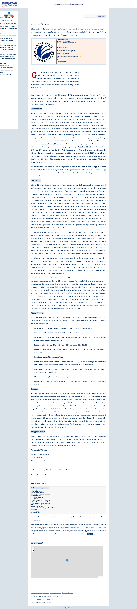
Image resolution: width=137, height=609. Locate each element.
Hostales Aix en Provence (8, 54)
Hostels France (5, 65)
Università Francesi (41, 24)
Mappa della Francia (7, 47)
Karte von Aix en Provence (48, 599)
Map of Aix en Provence (47, 602)
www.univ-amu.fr (40, 483)
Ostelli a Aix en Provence (9, 28)
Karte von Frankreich (44, 596)
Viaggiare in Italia (7, 20)
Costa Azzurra (62, 59)
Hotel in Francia (7, 38)
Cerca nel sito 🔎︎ (102, 16)
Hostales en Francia (7, 67)
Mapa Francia (52, 596)
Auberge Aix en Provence (8, 58)
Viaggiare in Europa (8, 17)
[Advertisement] (7, 104)
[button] (67, 560)
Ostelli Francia (45, 593)
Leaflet (100, 577)
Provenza (34, 126)
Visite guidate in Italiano (9, 23)
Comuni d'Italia (8, 15)
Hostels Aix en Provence (8, 56)
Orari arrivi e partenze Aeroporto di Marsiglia (68, 56)
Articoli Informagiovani (8, 26)
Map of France (59, 596)
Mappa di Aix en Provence (8, 45)
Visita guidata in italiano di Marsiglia (67, 42)
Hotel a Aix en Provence (9, 35)
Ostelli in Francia (7, 33)
